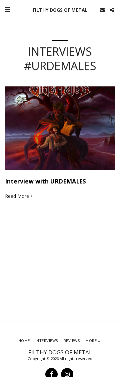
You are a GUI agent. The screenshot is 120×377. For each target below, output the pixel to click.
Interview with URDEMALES (45, 181)
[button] (7, 9)
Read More (17, 196)
